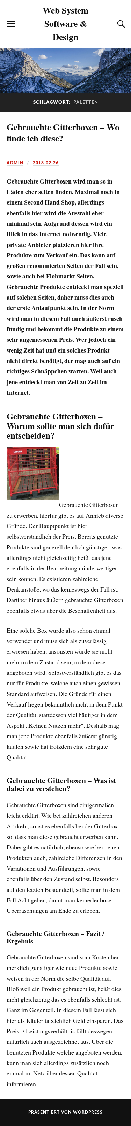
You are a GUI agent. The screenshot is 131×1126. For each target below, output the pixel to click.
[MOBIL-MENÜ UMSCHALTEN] (11, 24)
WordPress (88, 1112)
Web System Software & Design (65, 23)
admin (15, 163)
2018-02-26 (46, 163)
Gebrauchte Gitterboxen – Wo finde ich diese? (63, 132)
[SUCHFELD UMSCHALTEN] (120, 24)
